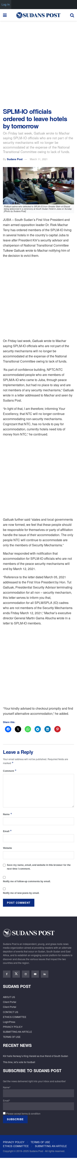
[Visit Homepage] (38, 15)
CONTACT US (10, 1012)
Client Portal (9, 1001)
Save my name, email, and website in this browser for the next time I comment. (39, 866)
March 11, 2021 (39, 159)
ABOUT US (9, 997)
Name (7, 814)
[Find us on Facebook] (6, 974)
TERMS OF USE (12, 1036)
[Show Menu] (5, 15)
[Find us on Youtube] (35, 974)
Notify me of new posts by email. (21, 893)
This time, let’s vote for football (19, 1062)
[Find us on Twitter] (16, 974)
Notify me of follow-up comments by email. (27, 881)
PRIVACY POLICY (13, 1026)
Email (7, 831)
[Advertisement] (38, 63)
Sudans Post (15, 159)
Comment (10, 771)
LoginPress (9, 1021)
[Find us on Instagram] (25, 974)
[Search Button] (72, 15)
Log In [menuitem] (6, 4)
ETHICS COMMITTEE (14, 1016)
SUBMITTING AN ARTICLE (17, 1031)
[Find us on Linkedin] (44, 974)
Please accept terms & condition (23, 1113)
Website (7, 848)
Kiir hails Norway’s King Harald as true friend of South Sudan (35, 1056)
